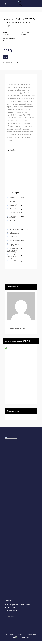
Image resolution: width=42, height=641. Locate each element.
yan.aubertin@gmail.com (17, 328)
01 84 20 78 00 (10, 607)
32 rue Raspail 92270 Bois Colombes (17, 605)
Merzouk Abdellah (23, 637)
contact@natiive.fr (11, 610)
